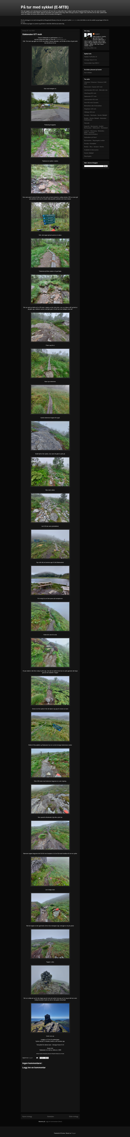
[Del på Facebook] (46, 1058)
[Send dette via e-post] (40, 1058)
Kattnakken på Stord (90, 137)
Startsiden (50, 1116)
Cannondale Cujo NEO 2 (91, 63)
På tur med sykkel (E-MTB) (45, 7)
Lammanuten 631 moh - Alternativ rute (95, 90)
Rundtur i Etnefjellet (90, 143)
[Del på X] (44, 1058)
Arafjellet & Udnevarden (91, 150)
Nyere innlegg (27, 1116)
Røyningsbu (87, 156)
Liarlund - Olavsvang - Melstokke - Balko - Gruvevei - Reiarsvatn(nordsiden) (94, 132)
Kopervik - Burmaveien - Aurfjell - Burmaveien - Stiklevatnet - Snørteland (96, 127)
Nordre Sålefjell (88, 153)
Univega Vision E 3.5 (90, 60)
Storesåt (86, 123)
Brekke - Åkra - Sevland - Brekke (94, 146)
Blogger (73, 1133)
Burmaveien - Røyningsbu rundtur (94, 140)
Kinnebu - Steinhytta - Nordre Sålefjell (95, 115)
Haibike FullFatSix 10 (90, 56)
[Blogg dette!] (42, 1058)
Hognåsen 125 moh (90, 109)
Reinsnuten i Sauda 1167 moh (93, 87)
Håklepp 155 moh (89, 112)
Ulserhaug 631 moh (90, 93)
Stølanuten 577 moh (90, 96)
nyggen (97, 34)
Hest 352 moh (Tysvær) (91, 102)
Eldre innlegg (73, 1116)
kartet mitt (74, 20)
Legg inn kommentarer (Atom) (54, 1121)
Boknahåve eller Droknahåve (93, 105)
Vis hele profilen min (90, 48)
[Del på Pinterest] (48, 1058)
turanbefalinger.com (60, 39)
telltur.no (60, 37)
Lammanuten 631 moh (91, 99)
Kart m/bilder (88, 72)
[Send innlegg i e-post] (37, 1057)
